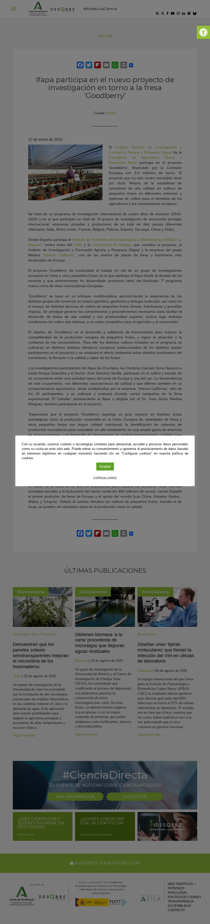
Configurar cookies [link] (105, 477)
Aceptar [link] (105, 466)
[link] (203, 32)
